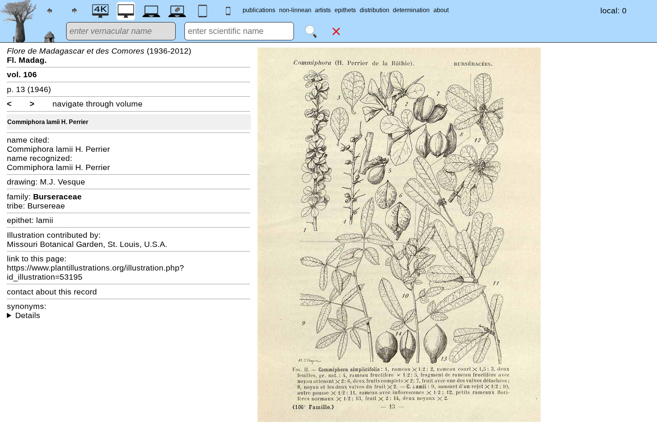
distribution (374, 10)
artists (323, 10)
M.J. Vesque (62, 181)
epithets (345, 10)
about (441, 10)
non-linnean (295, 10)
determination (411, 10)
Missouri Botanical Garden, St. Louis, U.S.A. (87, 244)
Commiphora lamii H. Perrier (47, 122)
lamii (44, 220)
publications (259, 10)
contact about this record (52, 291)
